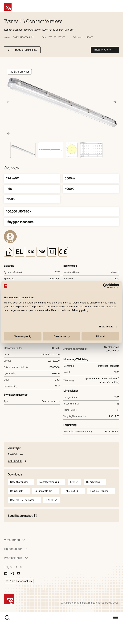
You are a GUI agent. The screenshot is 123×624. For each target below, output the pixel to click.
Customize (60, 336)
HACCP (53, 501)
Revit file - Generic (99, 492)
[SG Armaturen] (8, 7)
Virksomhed (12, 540)
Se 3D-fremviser (19, 71)
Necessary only (22, 336)
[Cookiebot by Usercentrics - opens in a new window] (105, 285)
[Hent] (8, 133)
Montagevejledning (52, 483)
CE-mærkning (96, 483)
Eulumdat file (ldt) (43, 492)
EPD (75, 483)
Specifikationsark (22, 483)
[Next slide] (115, 101)
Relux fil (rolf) (16, 492)
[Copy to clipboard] (32, 37)
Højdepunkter (13, 549)
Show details (105, 326)
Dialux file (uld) (71, 492)
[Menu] (115, 618)
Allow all (100, 336)
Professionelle (13, 558)
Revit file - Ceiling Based (22, 501)
